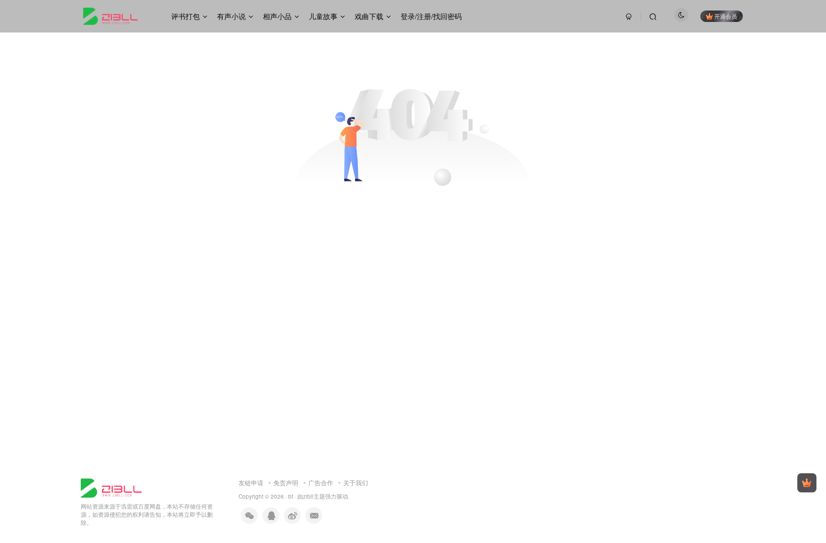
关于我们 (355, 482)
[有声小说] (111, 486)
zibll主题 (314, 496)
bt (290, 496)
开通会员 (725, 16)
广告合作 (320, 482)
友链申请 (251, 482)
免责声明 (285, 482)
